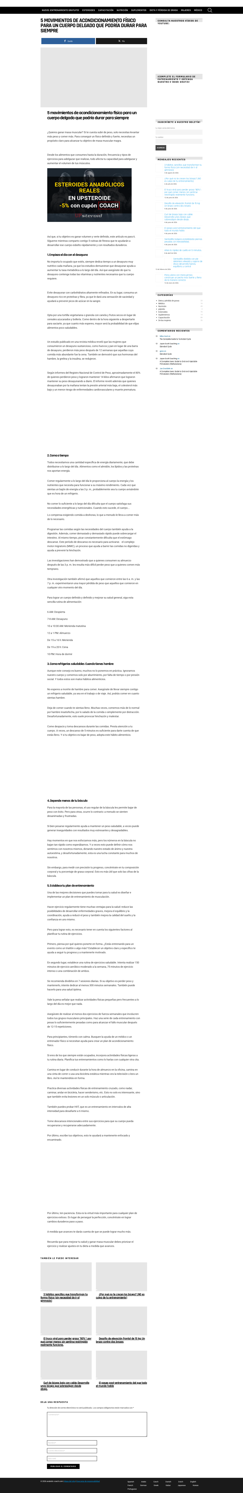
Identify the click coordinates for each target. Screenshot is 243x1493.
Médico (198, 10)
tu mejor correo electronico (165, 128)
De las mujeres (180, 320)
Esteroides (88, 10)
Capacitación (105, 10)
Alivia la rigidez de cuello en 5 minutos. (183, 250)
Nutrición (122, 10)
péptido (180, 309)
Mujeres (186, 10)
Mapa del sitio (69, 1481)
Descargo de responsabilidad (88, 1481)
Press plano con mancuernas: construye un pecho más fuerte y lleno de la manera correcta (182, 277)
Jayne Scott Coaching (168, 344)
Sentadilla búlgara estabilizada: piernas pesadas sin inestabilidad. (183, 240)
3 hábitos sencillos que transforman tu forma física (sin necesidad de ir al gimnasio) (64, 1297)
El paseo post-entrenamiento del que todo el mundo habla (121, 1384)
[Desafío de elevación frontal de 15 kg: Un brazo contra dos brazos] (121, 1321)
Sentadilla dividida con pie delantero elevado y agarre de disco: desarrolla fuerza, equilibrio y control (187, 262)
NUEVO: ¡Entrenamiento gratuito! (60, 10)
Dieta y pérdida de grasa (164, 10)
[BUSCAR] (210, 10)
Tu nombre (159, 137)
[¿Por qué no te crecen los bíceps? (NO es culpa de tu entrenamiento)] (121, 1276)
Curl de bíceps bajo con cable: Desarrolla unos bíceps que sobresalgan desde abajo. (64, 1386)
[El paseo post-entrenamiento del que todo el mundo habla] (121, 1365)
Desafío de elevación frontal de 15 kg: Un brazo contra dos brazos (120, 1340)
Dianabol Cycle (166, 346)
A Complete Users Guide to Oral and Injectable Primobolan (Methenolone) (178, 362)
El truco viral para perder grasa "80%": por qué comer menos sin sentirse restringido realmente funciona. (65, 1342)
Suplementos (138, 10)
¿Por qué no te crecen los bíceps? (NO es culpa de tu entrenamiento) (120, 1295)
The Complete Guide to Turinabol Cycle (175, 339)
